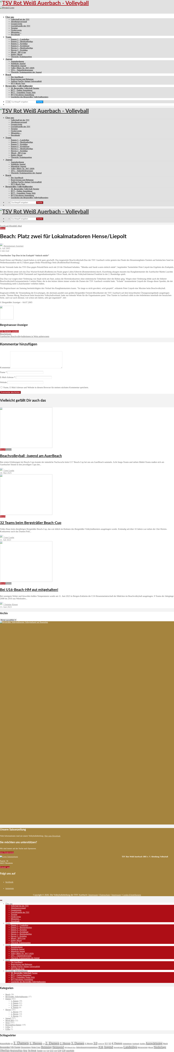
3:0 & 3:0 (101, 1044)
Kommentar (5, 367)
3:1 (106, 1043)
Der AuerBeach (17, 77)
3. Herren (14, 1016)
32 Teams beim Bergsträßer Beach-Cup (30, 523)
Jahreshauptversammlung (87, 1047)
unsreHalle (70, 1051)
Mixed (150, 1047)
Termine (14, 28)
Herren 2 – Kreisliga (19, 50)
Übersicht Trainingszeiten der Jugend (26, 72)
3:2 (109, 1043)
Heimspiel (58, 1047)
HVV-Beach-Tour (18, 84)
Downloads (15, 35)
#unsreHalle (5, 1044)
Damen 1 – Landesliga (20, 39)
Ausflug (142, 1044)
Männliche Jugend (18, 66)
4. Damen (14, 1007)
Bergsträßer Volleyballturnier (19, 86)
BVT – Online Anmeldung (21, 90)
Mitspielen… (16, 32)
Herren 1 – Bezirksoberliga (22, 48)
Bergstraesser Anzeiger (13, 246)
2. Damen (14, 1003)
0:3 (12, 1044)
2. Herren (14, 1014)
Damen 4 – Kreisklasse (20, 46)
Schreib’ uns (5, 867)
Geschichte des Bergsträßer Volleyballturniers (29, 97)
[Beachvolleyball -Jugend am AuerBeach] (26, 447)
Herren (8, 1010)
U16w (7, 1027)
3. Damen (14, 1005)
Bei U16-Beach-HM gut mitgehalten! (29, 590)
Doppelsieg (26, 1047)
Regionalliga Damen (13, 1025)
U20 (64, 1050)
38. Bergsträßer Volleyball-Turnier (25, 88)
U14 (47, 1051)
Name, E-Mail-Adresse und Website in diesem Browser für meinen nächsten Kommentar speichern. (46, 387)
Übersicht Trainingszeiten (21, 57)
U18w (7, 1029)
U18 (59, 1050)
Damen (8, 999)
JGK (100, 1047)
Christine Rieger (10, 604)
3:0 (95, 1043)
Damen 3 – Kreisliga (19, 44)
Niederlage (160, 1047)
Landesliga (130, 1047)
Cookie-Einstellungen (131, 895)
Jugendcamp (118, 1047)
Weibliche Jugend (18, 64)
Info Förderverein (7, 853)
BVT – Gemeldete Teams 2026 (23, 93)
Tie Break (32, 1050)
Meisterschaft (143, 1047)
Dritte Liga (35, 1047)
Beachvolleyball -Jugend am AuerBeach (31, 456)
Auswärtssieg (154, 1043)
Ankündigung (127, 1044)
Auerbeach (135, 1044)
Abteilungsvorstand (19, 22)
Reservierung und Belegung (22, 79)
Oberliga (5, 1050)
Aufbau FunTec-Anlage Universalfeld (26, 81)
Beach (8, 74)
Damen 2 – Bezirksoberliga (22, 42)
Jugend (8, 59)
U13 (44, 1051)
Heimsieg (46, 1047)
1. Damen (14, 1001)
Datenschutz (104, 895)
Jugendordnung (17, 61)
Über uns (9, 17)
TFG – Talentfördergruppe (22, 70)
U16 (55, 1051)
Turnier (40, 1051)
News (7, 1023)
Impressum (93, 895)
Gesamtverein (16, 24)
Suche (39, 102)
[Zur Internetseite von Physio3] (7, 8)
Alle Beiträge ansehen (9, 331)
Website (3, 382)
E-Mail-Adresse (7, 377)
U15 (52, 1051)
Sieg (25, 1050)
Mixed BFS (9, 1020)
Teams (8, 37)
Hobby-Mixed (16, 55)
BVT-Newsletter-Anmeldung (22, 95)
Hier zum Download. (52, 836)
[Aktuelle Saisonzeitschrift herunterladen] (61, 857)
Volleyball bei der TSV (20, 19)
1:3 (44, 1044)
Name (3, 372)
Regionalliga (16, 1050)
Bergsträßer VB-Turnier (10, 1047)
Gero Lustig (8, 470)
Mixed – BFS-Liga (18, 52)
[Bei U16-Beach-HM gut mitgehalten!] (26, 581)
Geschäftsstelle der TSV (20, 26)
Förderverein (16, 30)
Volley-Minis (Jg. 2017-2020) (22, 68)
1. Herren (14, 1012)
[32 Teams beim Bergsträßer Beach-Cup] (26, 514)
